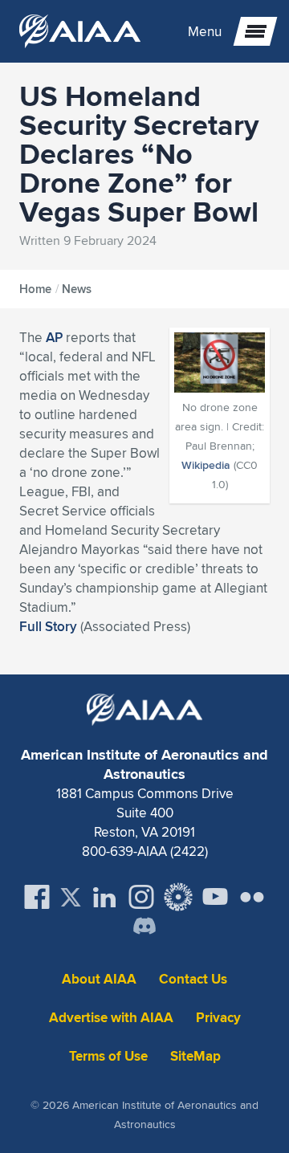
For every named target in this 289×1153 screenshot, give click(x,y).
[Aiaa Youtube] (215, 897)
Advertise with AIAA (111, 1018)
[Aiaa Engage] (178, 897)
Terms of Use (108, 1056)
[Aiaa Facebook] (37, 897)
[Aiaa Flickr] (252, 897)
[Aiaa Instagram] (141, 897)
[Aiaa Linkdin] (104, 897)
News (77, 289)
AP (54, 337)
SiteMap (195, 1056)
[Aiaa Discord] (144, 927)
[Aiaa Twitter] (70, 897)
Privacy (218, 1018)
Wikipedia (205, 465)
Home (35, 289)
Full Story (48, 626)
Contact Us (193, 979)
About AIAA (99, 979)
